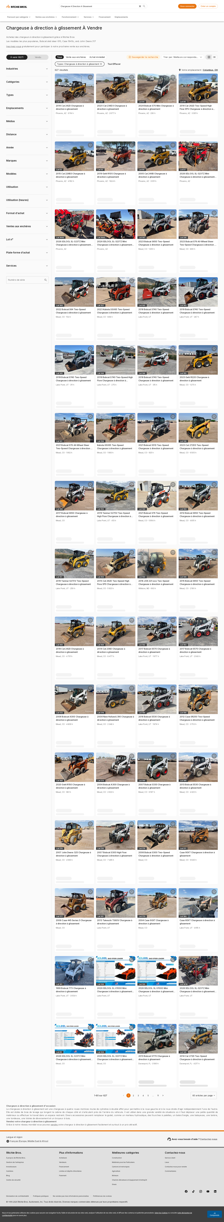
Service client (170, 1158)
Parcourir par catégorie (17, 17)
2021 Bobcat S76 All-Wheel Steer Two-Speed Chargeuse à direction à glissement (74, 448)
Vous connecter (187, 6)
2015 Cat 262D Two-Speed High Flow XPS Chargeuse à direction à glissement (114, 584)
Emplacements (121, 17)
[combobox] (182, 57)
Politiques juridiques (41, 1196)
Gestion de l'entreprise (15, 1162)
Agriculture (116, 1171)
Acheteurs (63, 1158)
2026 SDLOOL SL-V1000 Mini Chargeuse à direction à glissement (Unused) (114, 991)
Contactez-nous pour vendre (176, 1167)
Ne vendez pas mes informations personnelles (71, 1196)
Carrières (9, 1171)
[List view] (215, 57)
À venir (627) (16, 57)
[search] (45, 280)
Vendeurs (62, 1162)
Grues (114, 1184)
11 (158, 1095)
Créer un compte (208, 6)
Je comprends (214, 1214)
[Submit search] (144, 6)
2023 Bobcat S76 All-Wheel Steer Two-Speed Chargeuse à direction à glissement (198, 244)
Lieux (167, 1162)
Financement (105, 17)
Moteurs (115, 1176)
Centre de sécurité (13, 1180)
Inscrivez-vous (13, 46)
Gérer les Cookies (161, 1213)
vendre (54, 1124)
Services (88, 17)
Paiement (62, 1176)
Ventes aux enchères (45, 17)
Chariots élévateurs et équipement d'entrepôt (129, 1180)
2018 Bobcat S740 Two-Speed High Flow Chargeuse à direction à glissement (115, 380)
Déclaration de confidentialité (17, 1196)
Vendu (38, 57)
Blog (8, 1176)
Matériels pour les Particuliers (123, 1162)
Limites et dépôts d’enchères (70, 1171)
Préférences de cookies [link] (102, 1196)
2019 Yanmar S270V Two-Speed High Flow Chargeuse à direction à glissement (114, 516)
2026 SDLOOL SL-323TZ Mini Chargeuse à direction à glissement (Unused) (197, 177)
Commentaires (170, 1171)
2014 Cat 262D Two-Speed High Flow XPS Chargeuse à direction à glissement (196, 109)
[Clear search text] (140, 6)
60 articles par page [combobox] (202, 1095)
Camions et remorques (121, 1167)
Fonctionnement (69, 17)
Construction (117, 1158)
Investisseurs (11, 1167)
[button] (143, 57)
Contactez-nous (208, 1139)
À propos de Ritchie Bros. (16, 1158)
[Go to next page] (163, 1095)
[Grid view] (208, 57)
